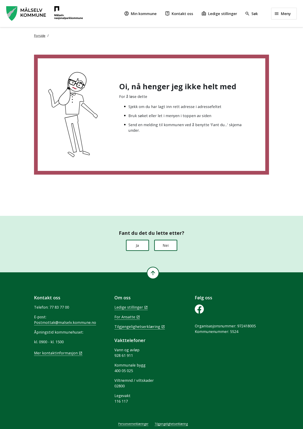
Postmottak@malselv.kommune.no (65, 322)
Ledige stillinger (128, 307)
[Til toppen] (153, 273)
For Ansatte (124, 316)
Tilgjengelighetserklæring (137, 326)
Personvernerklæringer (133, 424)
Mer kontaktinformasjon (56, 352)
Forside (39, 35)
